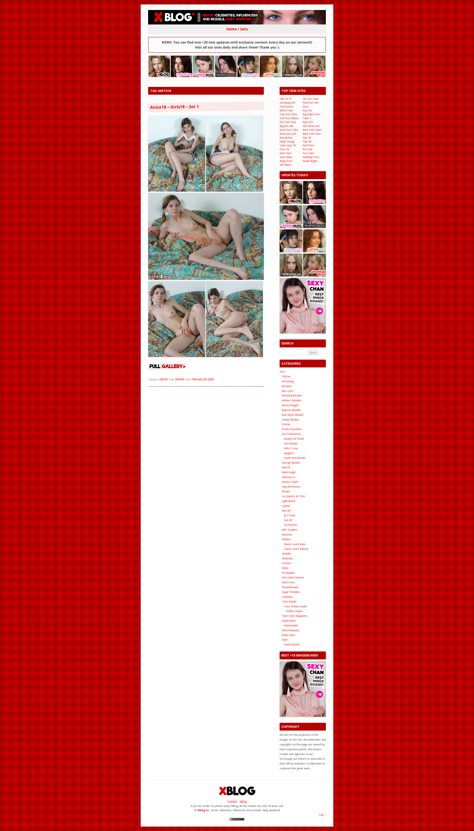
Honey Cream (290, 482)
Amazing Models (292, 395)
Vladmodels (289, 620)
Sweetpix (287, 596)
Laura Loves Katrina (296, 548)
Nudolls (286, 553)
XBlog (243, 801)
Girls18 (163, 379)
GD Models (291, 443)
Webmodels (291, 625)
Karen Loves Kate (294, 544)
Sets (282, 371)
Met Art (286, 510)
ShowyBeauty (290, 587)
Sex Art (288, 520)
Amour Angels (290, 405)
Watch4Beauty (290, 630)
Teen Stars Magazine (294, 616)
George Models (291, 462)
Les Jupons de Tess (293, 496)
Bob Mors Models (292, 415)
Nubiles (286, 539)
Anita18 (179, 379)
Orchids (286, 563)
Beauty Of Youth (294, 438)
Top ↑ (322, 815)
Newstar (287, 534)
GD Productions (291, 434)
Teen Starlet (289, 601)
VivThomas (290, 525)
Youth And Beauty (295, 458)
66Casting (288, 381)
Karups (286, 491)
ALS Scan (289, 515)
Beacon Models (291, 410)
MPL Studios (289, 529)
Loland (286, 505)
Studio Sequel (294, 611)
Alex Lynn (287, 391)
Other (285, 568)
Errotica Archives (292, 429)
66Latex (286, 386)
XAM (284, 639)
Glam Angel (289, 472)
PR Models (288, 573)
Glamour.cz (288, 477)
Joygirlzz (289, 453)
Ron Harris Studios (293, 577)
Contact (232, 801)
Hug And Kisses (291, 486)
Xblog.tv (203, 810)
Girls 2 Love (291, 448)
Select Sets (288, 582)
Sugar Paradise (291, 592)
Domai (286, 424)
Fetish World (291, 644)
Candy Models (290, 419)
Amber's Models (291, 400)
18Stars (286, 376)
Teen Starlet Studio (295, 606)
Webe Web (288, 635)
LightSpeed (288, 501)
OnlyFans (287, 558)
